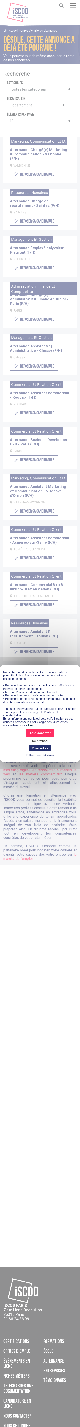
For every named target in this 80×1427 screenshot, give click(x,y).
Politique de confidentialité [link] (40, 755)
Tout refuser (40, 741)
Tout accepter (40, 733)
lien (30, 725)
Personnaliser (40, 748)
